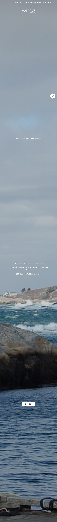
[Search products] (52, 96)
